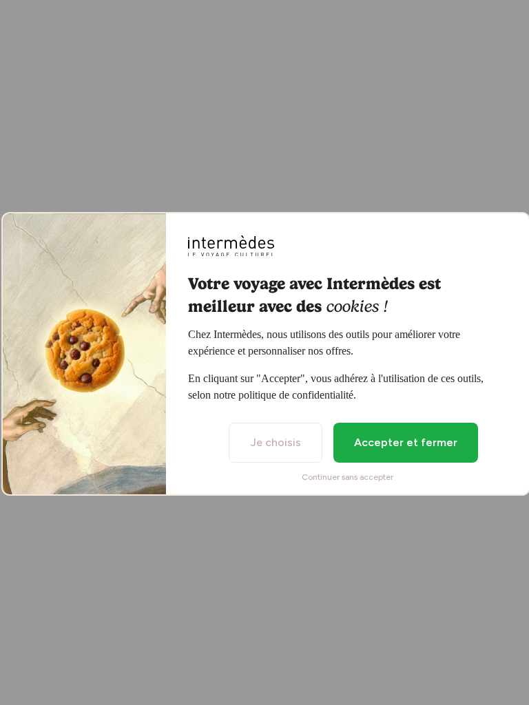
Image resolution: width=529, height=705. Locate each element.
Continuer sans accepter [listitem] (347, 477)
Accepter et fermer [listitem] (405, 442)
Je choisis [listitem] (275, 442)
